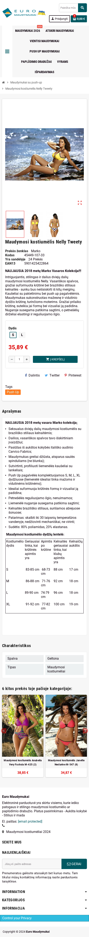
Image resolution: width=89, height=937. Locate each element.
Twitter (54, 375)
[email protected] (30, 821)
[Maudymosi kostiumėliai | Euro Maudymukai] (19, 12)
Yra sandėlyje (15, 259)
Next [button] (85, 730)
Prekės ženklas (16, 251)
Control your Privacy (17, 918)
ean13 (10, 263)
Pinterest (75, 375)
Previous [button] (3, 730)
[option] (22, 736)
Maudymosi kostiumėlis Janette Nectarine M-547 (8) (66, 762)
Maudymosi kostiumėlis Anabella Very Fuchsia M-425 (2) (23, 762)
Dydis (12, 328)
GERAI (76, 864)
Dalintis (34, 375)
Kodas (9, 255)
